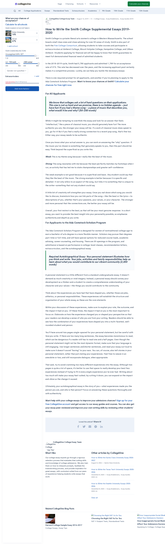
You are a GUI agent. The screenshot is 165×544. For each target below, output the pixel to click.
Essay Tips (63, 528)
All (19, 11)
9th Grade (106, 11)
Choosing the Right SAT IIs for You (106, 518)
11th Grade (131, 11)
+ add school (12, 46)
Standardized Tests (61, 11)
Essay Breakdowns (112, 19)
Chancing (69, 4)
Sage (60, 4)
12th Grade (143, 11)
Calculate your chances (138, 4)
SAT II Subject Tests (99, 521)
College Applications (32, 11)
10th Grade (118, 11)
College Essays (99, 19)
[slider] (35, 56)
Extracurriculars (78, 11)
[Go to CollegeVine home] (23, 4)
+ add (36, 76)
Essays (47, 11)
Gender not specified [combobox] (15, 71)
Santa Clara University (112, 463)
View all (94, 497)
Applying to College (145, 527)
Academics (92, 11)
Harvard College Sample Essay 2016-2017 (63, 525)
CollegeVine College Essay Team (62, 19)
